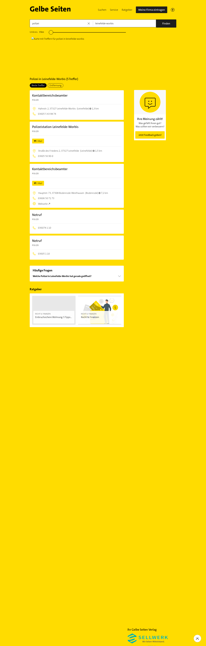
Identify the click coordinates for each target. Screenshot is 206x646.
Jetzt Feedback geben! (150, 135)
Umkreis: (37, 32)
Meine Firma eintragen (151, 10)
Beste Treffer (38, 85)
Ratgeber (127, 10)
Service (114, 10)
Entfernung (55, 85)
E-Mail (39, 141)
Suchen (102, 10)
